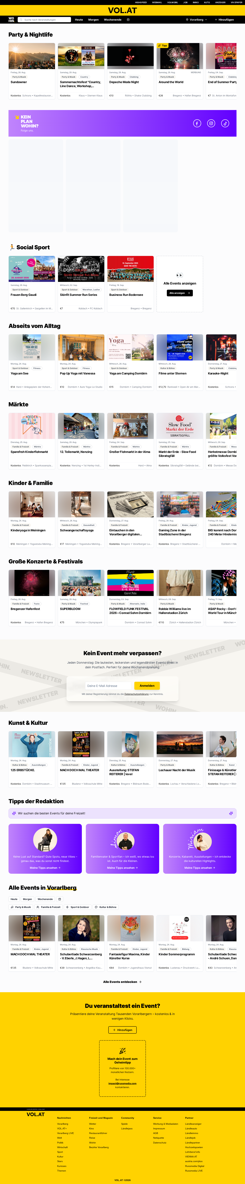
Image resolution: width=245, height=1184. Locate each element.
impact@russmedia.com (122, 1083)
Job (185, 2)
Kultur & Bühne (108, 907)
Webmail (157, 2)
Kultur (60, 1156)
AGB (155, 1133)
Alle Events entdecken (120, 982)
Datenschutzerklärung (136, 694)
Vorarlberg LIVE (65, 1133)
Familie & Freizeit (50, 907)
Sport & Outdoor (80, 907)
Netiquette (158, 1137)
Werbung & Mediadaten (165, 1124)
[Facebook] (197, 123)
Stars (60, 1161)
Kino (91, 1128)
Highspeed (141, 2)
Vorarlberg (196, 19)
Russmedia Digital (194, 1166)
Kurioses (61, 1166)
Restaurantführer (98, 1133)
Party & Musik (23, 907)
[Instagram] (211, 123)
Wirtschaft (62, 1147)
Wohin (92, 1142)
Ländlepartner (192, 1142)
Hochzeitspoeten (194, 1147)
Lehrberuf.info (192, 1152)
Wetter (92, 1124)
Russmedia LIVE (194, 1170)
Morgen (93, 19)
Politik (60, 1142)
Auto (207, 2)
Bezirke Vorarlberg (99, 1147)
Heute (79, 19)
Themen (61, 1170)
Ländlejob (190, 1137)
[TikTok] (225, 123)
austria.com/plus (193, 1161)
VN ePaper (236, 2)
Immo (196, 2)
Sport (60, 1152)
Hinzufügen (226, 19)
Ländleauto (191, 1128)
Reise (92, 1137)
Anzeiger (220, 2)
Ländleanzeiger (193, 1124)
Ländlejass (126, 1128)
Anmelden (147, 685)
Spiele (124, 1124)
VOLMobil (172, 2)
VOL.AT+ (62, 1128)
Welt (59, 1137)
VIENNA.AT (191, 1156)
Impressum (159, 1128)
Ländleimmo (191, 1133)
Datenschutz (159, 1142)
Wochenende (113, 19)
